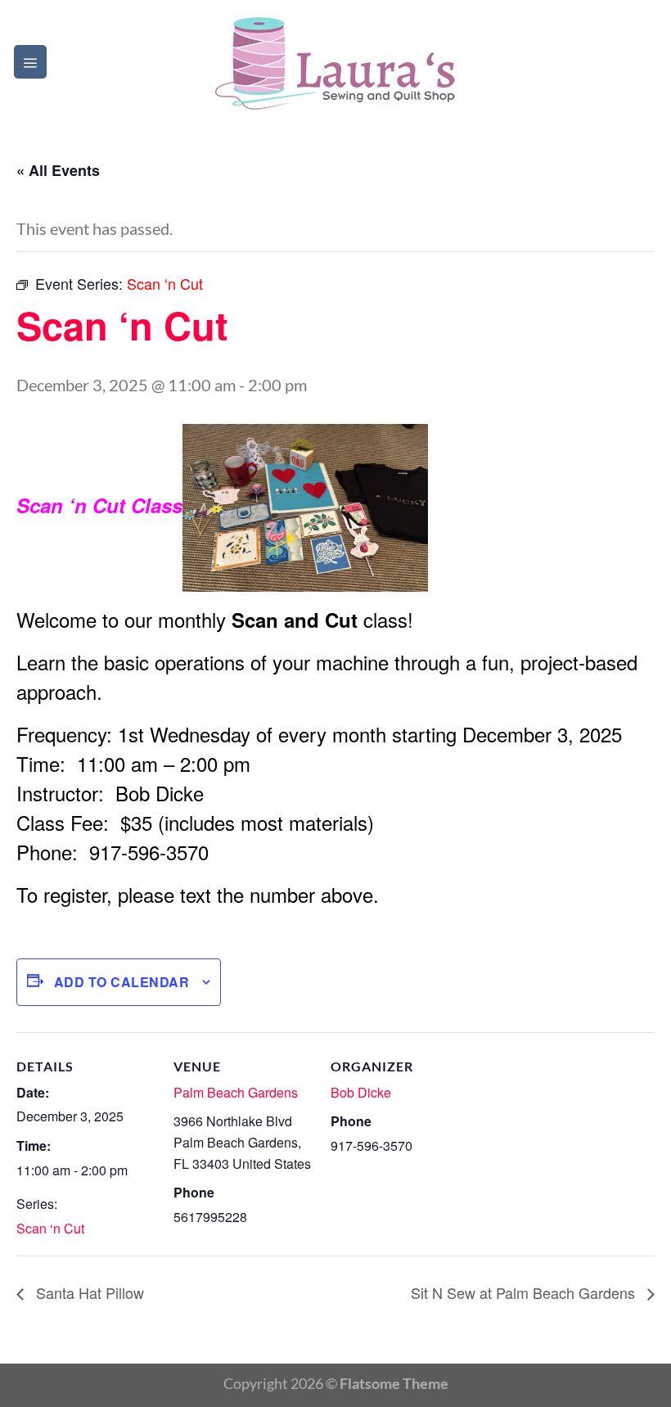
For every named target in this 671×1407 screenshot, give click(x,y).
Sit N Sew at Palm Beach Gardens (525, 1292)
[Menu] (30, 61)
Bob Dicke (361, 1092)
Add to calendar (121, 981)
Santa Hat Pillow (88, 1292)
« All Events (58, 170)
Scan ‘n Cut (50, 1228)
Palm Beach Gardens (235, 1092)
